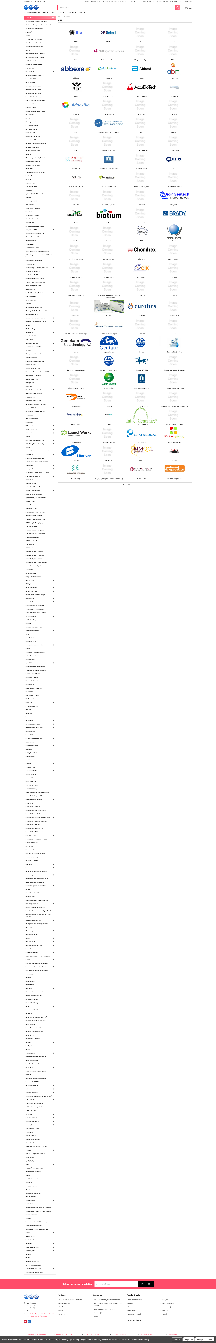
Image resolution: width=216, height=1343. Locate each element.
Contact (71, 12)
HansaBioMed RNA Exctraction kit (36, 832)
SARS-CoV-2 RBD (31, 1110)
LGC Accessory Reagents (33, 920)
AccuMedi (174, 96)
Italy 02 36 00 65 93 (91, 1335)
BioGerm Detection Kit (32, 237)
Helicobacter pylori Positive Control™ (37, 839)
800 (75, 60)
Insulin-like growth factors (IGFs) (36, 886)
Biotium (109, 223)
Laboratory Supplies (32, 904)
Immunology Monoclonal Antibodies (37, 878)
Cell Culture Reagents (32, 620)
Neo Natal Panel (30, 397)
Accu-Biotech (142, 96)
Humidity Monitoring (32, 857)
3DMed (108, 42)
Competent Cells (31, 641)
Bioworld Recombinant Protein (35, 57)
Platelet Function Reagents (34, 995)
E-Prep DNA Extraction (32, 706)
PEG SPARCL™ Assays (32, 985)
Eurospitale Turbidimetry (33, 97)
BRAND (76, 241)
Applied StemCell (142, 150)
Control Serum (30, 264)
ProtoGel (28, 1042)
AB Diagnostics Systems (142, 60)
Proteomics (29, 168)
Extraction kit (30, 742)
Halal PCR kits (30, 803)
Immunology (29, 875)
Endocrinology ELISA (32, 379)
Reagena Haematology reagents (36, 1071)
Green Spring (109, 388)
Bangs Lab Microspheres (33, 577)
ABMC (76, 96)
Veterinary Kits (30, 1250)
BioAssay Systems (109, 205)
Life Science (29, 422)
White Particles (30, 212)
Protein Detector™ (31, 1024)
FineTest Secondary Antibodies (35, 293)
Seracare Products (31, 186)
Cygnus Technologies (76, 295)
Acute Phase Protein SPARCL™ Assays (37, 472)
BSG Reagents (30, 598)
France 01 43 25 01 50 (64, 1335)
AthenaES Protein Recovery (34, 515)
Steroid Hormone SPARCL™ (34, 1171)
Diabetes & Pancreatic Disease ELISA (37, 372)
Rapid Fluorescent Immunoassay (36, 1056)
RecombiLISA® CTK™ (32, 1082)
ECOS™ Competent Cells (33, 285)
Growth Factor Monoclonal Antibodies (37, 792)
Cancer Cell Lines (31, 602)
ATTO (174, 169)
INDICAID (109, 424)
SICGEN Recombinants (33, 1139)
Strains (28, 1175)
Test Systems (30, 204)
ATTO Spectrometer (32, 548)
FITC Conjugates (31, 296)
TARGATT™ (29, 1189)
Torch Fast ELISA (31, 336)
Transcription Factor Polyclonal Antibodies (39, 1207)
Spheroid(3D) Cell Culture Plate (35, 194)
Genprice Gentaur (108, 352)
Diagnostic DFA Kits (32, 677)
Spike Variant (30, 1157)
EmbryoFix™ (29, 713)
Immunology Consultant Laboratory (174, 406)
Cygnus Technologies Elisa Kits (35, 282)
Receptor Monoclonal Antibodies (36, 1078)
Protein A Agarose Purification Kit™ (36, 1017)
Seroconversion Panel (32, 1128)
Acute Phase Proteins (32, 215)
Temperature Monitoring (33, 1193)
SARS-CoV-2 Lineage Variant (35, 1107)
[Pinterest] (25, 1321)
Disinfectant (29, 691)
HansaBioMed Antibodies (33, 806)
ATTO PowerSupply (31, 541)
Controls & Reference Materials (35, 652)
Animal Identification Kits (33, 487)
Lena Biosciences (108, 442)
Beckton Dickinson (175, 187)
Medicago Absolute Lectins (34, 307)
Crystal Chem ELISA (32, 275)
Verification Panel (31, 1240)
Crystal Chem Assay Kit (33, 271)
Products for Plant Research (34, 1010)
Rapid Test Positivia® (32, 1064)
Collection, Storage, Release (34, 64)
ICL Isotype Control (31, 122)
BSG (141, 241)
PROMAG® (29, 1013)
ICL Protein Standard (32, 129)
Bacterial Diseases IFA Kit (33, 365)
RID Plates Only (30, 329)
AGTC (142, 132)
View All (164, 1314)
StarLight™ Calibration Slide (34, 1168)
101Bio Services (30, 426)
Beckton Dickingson (141, 187)
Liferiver (76, 461)
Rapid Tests (29, 1067)
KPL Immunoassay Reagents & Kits (37, 900)
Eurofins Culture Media (33, 724)
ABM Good (174, 78)
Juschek (28, 303)
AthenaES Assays (31, 508)
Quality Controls (31, 1053)
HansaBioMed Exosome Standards (36, 821)
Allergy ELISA (30, 222)
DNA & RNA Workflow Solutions (35, 12)
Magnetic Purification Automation (36, 143)
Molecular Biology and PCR (34, 945)
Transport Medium (31, 1215)
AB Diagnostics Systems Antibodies (37, 21)
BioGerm (142, 205)
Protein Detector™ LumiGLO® (35, 1028)
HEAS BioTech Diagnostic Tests (35, 111)
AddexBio (76, 114)
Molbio (174, 461)
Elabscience (75, 316)
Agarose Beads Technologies (108, 132)
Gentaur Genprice (31, 107)
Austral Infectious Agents (34, 566)
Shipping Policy (87, 1330)
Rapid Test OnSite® (32, 1060)
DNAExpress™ (30, 699)
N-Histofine (29, 949)
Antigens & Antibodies (33, 490)
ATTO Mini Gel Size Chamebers (35, 533)
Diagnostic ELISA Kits (32, 681)
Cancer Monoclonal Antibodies (35, 605)
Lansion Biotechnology (174, 424)
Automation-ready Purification (35, 46)
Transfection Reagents (33, 208)
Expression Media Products (34, 738)
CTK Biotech (141, 277)
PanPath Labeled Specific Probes (36, 321)
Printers (28, 1006)
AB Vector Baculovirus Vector (34, 28)
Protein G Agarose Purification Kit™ (36, 1031)
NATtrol (28, 959)
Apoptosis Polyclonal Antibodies (36, 497)
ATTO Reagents (30, 544)
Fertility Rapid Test (31, 753)
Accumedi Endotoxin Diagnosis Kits (37, 462)
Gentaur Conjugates (32, 774)
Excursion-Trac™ (31, 731)
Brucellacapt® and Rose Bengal (35, 594)
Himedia (109, 406)
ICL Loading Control (32, 125)
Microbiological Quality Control (35, 158)
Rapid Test (29, 179)
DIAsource (141, 295)
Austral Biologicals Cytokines (35, 555)
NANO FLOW (141, 479)
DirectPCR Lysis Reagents (34, 688)
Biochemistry (30, 580)
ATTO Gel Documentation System (36, 519)
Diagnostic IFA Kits (31, 684)
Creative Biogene (76, 277)
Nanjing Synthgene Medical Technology (108, 479)
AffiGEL (174, 114)
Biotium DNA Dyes (31, 591)
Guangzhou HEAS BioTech (174, 388)
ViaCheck (28, 1254)
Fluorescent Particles (32, 104)
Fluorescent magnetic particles (35, 100)
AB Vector (174, 60)
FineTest (142, 334)
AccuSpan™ (29, 469)
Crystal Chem (109, 277)
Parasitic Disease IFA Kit (33, 400)
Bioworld (141, 223)
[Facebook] (29, 1321)
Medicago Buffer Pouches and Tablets (37, 311)
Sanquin (165, 1300)
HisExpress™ (30, 850)
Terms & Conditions (44, 1330)
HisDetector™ (30, 846)
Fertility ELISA (30, 382)
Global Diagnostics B (76, 388)
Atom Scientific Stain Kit (33, 43)
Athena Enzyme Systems (109, 169)
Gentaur (142, 352)
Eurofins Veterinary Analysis (34, 727)
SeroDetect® (30, 1132)
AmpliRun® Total (31, 483)
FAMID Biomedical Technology (76, 334)
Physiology (29, 988)
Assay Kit (29, 505)
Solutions (29, 1150)
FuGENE (174, 334)
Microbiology (30, 931)
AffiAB (28, 35)
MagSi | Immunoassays (33, 150)
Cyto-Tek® (29, 663)
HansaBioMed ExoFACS (33, 814)
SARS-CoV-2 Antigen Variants (35, 1103)
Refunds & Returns (129, 1330)
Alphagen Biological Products (35, 226)
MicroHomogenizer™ (32, 934)
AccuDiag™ (29, 32)
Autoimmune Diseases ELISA (35, 233)
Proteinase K (30, 1035)
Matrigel (28, 154)
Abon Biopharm (109, 96)
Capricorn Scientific (76, 259)
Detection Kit (30, 68)
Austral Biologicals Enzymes (34, 559)
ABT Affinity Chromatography (35, 444)
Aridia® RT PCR (30, 501)
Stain (27, 1164)
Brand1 (108, 241)
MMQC (141, 461)
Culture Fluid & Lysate (32, 656)
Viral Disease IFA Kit (32, 418)
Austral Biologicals (76, 187)
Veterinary (29, 1243)
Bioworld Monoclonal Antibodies (35, 53)
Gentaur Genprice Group (76, 370)
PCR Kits (28, 977)
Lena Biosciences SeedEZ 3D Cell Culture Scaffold (38, 915)
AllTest (75, 150)
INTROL (28, 889)
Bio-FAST (76, 205)
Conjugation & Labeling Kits (34, 645)
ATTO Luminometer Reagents (35, 530)
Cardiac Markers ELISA (33, 368)
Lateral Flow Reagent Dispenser (35, 907)
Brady (174, 223)
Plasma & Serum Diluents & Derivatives (38, 992)
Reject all (189, 1339)
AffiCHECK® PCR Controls (34, 39)
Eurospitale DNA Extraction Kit (35, 75)
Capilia (174, 241)
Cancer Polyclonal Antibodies (35, 609)
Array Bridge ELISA (31, 230)
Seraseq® (29, 1125)
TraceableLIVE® (30, 1200)
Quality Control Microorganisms (35, 172)
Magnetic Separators (32, 147)
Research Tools (30, 183)
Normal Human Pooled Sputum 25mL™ (38, 970)
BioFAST (28, 50)
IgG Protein (29, 864)
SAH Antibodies (30, 1089)
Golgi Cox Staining (31, 789)
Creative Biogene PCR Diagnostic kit (37, 267)
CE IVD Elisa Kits (31, 616)
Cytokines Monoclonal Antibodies (36, 670)
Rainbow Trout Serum (32, 176)
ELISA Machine (30, 289)
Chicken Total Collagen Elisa (34, 627)
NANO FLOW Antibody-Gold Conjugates (38, 956)
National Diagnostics (174, 479)
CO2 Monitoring (30, 638)
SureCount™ (29, 1182)
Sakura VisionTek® (32, 1092)
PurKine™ (28, 1049)
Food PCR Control (31, 760)
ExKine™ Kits (30, 735)
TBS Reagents (30, 332)
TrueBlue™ (29, 1218)
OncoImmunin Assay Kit (33, 347)
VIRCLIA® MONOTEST (32, 1261)
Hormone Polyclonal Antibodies (35, 853)
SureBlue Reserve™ (31, 1179)
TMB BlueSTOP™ (31, 1197)
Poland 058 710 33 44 (176, 1335)
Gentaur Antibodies (32, 771)
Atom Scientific (141, 169)
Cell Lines (29, 623)
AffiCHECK (141, 114)
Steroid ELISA (30, 415)
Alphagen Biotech (108, 150)
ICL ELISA (28, 118)
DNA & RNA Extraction (32, 695)
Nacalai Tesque (76, 479)
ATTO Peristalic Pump (32, 537)
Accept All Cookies (205, 1339)
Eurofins (142, 316)
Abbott (141, 78)
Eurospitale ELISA (31, 79)
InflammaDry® (30, 133)
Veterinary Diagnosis (32, 1247)
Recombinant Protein (32, 1085)
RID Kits (28, 325)
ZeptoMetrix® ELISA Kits (33, 1268)
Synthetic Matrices (31, 1186)
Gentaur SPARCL (142, 370)
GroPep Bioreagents (141, 388)
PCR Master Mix (30, 981)
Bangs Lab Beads (31, 573)
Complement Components (34, 260)
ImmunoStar (76, 424)
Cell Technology (109, 259)
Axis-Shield (29, 569)
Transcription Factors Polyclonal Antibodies (39, 1211)
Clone (27, 634)
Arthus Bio (76, 169)
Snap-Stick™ (29, 190)
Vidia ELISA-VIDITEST (32, 343)
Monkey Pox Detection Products (35, 318)
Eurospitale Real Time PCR (34, 93)
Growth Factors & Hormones (34, 799)
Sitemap (62, 1314)
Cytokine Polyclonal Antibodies (35, 666)
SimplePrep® (30, 1143)
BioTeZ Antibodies (31, 587)
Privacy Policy (171, 1330)
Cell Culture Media (31, 61)
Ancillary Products (31, 357)
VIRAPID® (29, 1258)
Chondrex (141, 259)
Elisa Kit (28, 709)
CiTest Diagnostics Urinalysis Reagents (38, 251)
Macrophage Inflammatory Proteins (37, 923)
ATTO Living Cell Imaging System (36, 523)
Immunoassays (30, 868)
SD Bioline (29, 1114)
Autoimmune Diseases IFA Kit (35, 361)
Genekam (75, 352)
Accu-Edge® (30, 454)
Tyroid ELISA (29, 339)
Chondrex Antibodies (32, 630)
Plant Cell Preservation (33, 165)
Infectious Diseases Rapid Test (35, 882)
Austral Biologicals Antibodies (35, 551)
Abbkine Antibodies (32, 433)
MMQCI (28, 938)
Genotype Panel (30, 767)
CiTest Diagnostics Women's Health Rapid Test (39, 256)
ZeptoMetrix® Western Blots (34, 1272)
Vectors (28, 1233)
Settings (177, 1339)
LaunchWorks (76, 442)
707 (174, 42)
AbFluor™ (28, 436)
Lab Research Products (33, 136)
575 (141, 42)
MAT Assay (29, 927)
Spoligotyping (30, 1161)
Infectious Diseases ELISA (34, 393)
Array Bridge (174, 150)
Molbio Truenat (30, 941)
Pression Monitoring (32, 1003)
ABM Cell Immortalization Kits (35, 440)
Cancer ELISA (30, 244)
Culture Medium (30, 659)
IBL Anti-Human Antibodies (34, 390)
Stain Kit (28, 197)
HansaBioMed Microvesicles (34, 828)
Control (28, 648)
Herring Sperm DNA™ (32, 842)
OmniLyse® (29, 974)
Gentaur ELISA (30, 778)
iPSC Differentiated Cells (33, 893)
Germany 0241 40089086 (37, 1335)
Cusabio (175, 277)
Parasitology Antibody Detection (36, 404)
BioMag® (28, 584)
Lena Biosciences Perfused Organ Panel (38, 911)
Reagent (28, 1074)
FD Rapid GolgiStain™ (32, 745)
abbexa (76, 78)
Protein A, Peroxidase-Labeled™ (35, 1021)
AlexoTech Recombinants (33, 219)
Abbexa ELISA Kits (31, 429)
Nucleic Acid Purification (33, 161)
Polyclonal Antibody (32, 999)
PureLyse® (29, 1046)
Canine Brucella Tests (32, 247)
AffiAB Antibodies (109, 114)
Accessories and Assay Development (37, 451)
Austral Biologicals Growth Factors (36, 562)
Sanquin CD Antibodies (33, 408)
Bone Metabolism (31, 240)
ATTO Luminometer (32, 526)
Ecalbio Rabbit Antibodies (33, 375)
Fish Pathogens (30, 756)
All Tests (28, 350)
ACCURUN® (29, 465)
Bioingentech (174, 205)
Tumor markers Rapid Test (34, 1225)
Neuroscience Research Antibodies (36, 967)
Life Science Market (175, 442)
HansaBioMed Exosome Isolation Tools (38, 817)
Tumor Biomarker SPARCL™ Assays (36, 1222)
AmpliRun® (29, 479)
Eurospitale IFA (30, 82)
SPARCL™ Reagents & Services (35, 1153)
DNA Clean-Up (30, 71)
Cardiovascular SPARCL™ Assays (36, 612)
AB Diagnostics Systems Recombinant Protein (40, 25)
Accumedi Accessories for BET (35, 458)
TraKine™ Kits (30, 1204)
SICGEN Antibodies (31, 1135)
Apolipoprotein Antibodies (34, 494)
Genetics (28, 763)
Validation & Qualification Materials (37, 1229)
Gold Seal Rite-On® (32, 785)
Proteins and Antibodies (33, 1038)
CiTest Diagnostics (174, 259)
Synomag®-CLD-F (31, 201)
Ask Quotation (57, 12)
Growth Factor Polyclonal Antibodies (37, 796)
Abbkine (109, 78)
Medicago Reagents (32, 314)
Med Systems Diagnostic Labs (35, 354)
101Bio (76, 42)
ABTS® (28, 447)
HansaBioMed (76, 406)
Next (130, 484)
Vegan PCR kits (30, 1236)
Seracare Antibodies (32, 1118)
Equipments (29, 720)
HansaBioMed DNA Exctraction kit (36, 810)
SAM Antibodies (31, 1100)
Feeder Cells (29, 749)
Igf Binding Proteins (32, 860)
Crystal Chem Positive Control (35, 278)
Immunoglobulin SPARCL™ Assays (36, 871)
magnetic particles (31, 140)
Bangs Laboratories (109, 187)
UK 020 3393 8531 (119, 1335)
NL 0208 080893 (147, 1335)
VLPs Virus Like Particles (33, 1265)
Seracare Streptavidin (32, 1121)
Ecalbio (174, 295)
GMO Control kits (31, 781)
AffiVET (75, 132)
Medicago (108, 461)
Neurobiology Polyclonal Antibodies (37, 963)
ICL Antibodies (30, 115)
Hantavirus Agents (31, 835)
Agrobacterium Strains (33, 476)
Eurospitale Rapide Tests (33, 89)
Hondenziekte (134, 1320)
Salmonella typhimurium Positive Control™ (39, 1096)
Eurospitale (174, 316)
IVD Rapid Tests (30, 896)
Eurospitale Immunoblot (33, 86)
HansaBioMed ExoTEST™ (33, 824)
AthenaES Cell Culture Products (35, 512)
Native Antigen (167, 1307)
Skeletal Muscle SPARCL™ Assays (36, 1146)
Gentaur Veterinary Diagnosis (174, 370)
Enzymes (28, 717)
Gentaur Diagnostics (174, 352)
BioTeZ (76, 223)
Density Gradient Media (33, 674)
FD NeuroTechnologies (109, 334)
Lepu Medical (141, 442)
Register (189, 1)
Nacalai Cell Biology (32, 952)
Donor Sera (29, 702)
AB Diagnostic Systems (108, 60)
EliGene (108, 316)
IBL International (141, 406)
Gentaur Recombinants (108, 370)
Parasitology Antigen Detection (35, 411)
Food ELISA (29, 386)
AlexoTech (174, 132)
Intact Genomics (142, 424)
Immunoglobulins (31, 300)
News (81, 12)
